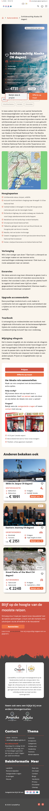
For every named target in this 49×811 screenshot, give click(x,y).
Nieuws (8, 779)
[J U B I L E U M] (24, 5)
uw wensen (26, 396)
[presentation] (6, 470)
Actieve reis (32, 746)
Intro (5, 99)
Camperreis (32, 743)
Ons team (35, 771)
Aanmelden (13, 626)
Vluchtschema (8, 104)
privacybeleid (15, 631)
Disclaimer (36, 784)
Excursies (29, 104)
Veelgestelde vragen (13, 773)
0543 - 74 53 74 (8, 1)
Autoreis (31, 738)
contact (8, 409)
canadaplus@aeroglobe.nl (39, 1)
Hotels (19, 104)
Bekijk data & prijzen (14, 96)
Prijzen (24, 369)
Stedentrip (32, 749)
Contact (35, 773)
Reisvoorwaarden (12, 771)
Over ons (35, 768)
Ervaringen (10, 776)
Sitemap (35, 787)
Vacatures (35, 779)
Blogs (34, 776)
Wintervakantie (33, 754)
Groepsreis (32, 741)
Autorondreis (12, 17)
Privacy (34, 782)
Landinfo (9, 768)
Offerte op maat (36, 96)
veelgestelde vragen (26, 406)
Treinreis (31, 752)
